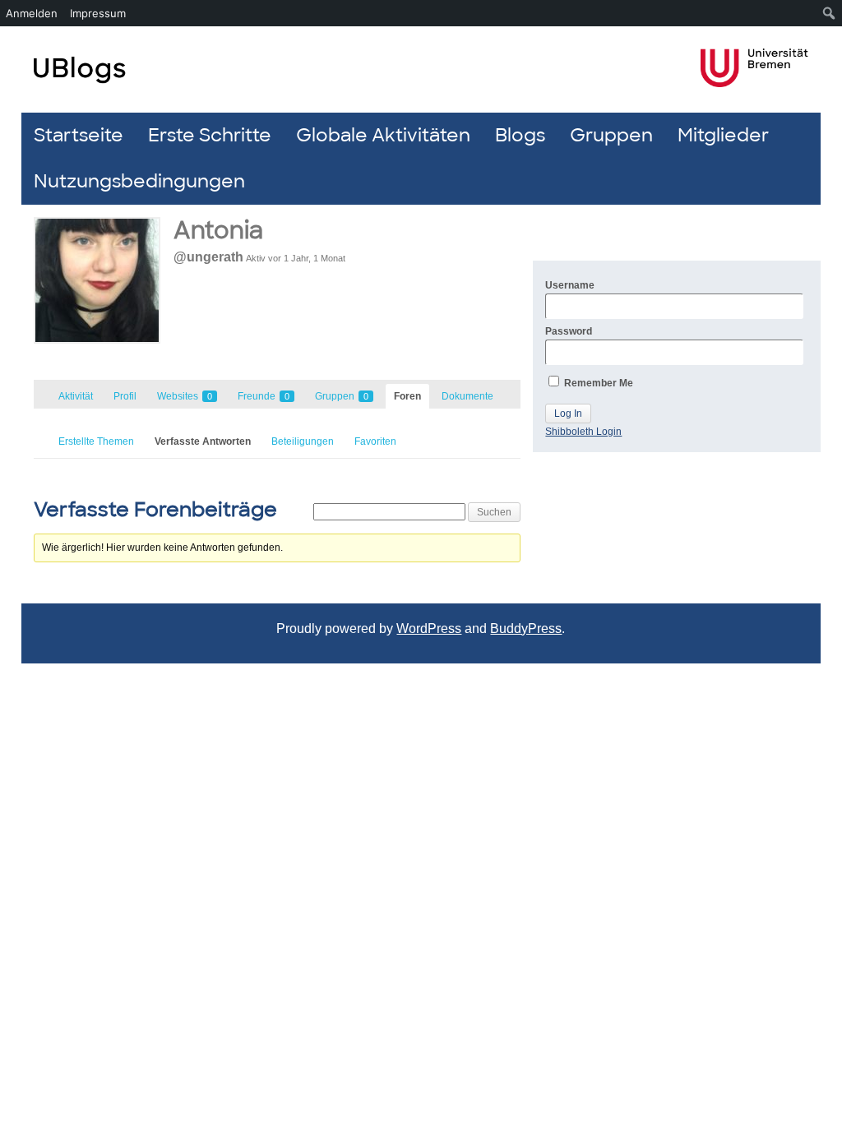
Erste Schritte (209, 135)
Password (568, 331)
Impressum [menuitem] (98, 13)
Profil (124, 396)
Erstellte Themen (96, 441)
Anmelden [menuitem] (32, 13)
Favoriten (375, 441)
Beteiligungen (302, 441)
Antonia (218, 230)
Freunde (263, 396)
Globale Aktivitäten (383, 135)
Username (569, 285)
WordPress (428, 628)
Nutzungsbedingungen (139, 181)
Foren (407, 396)
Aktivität (75, 396)
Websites (184, 396)
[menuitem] (829, 13)
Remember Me (597, 383)
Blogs (520, 135)
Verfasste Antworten (203, 441)
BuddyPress (526, 628)
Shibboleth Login (583, 431)
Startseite (78, 135)
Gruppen (611, 135)
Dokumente (467, 396)
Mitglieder (723, 135)
